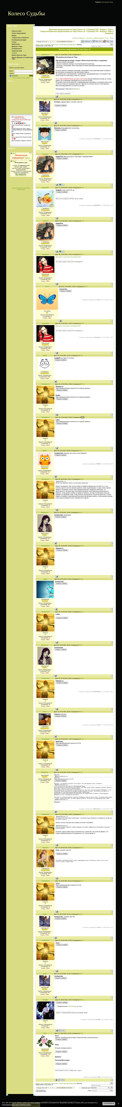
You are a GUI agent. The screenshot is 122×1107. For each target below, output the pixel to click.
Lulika (45, 579)
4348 (81, 973)
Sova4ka (45, 1000)
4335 (82, 546)
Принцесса (44, 512)
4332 (80, 450)
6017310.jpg (72, 1006)
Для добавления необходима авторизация (21, 188)
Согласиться (109, 1103)
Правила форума (98, 38)
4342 (81, 772)
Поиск (107, 38)
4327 (86, 286)
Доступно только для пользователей (68, 257)
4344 (82, 847)
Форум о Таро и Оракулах (43, 44)
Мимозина (44, 772)
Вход (111, 2)
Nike (45, 1033)
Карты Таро (55, 44)
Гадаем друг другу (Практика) (67, 44)
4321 (81, 99)
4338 (80, 645)
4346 (81, 914)
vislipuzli (45, 154)
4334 (80, 512)
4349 (82, 1000)
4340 (81, 711)
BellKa (45, 450)
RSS (111, 38)
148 (68, 41)
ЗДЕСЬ (77, 89)
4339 (82, 678)
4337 (82, 612)
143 (58, 41)
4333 (82, 479)
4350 (81, 1033)
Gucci (47, 286)
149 (70, 41)
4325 (82, 221)
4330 (82, 384)
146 (64, 41)
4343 (82, 814)
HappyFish (45, 187)
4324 (82, 187)
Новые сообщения (79, 38)
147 (66, 41)
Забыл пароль (17, 78)
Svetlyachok (45, 384)
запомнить (15, 75)
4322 (81, 125)
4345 (82, 881)
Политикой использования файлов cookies (16, 1104)
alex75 (45, 355)
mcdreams (44, 125)
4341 (82, 739)
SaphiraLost (45, 54)
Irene (44, 711)
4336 (81, 579)
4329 (81, 355)
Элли (44, 99)
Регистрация (105, 2)
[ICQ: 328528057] (62, 185)
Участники (89, 38)
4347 (82, 940)
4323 (82, 154)
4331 (82, 417)
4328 (82, 323)
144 (60, 41)
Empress (45, 847)
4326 (82, 254)
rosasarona (45, 254)
